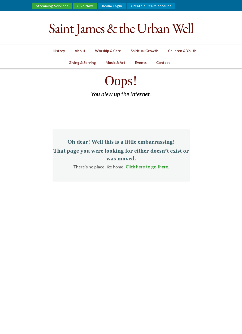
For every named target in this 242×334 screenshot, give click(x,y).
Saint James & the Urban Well (121, 28)
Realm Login (112, 6)
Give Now (85, 6)
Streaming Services (52, 6)
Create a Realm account (151, 6)
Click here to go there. (147, 166)
